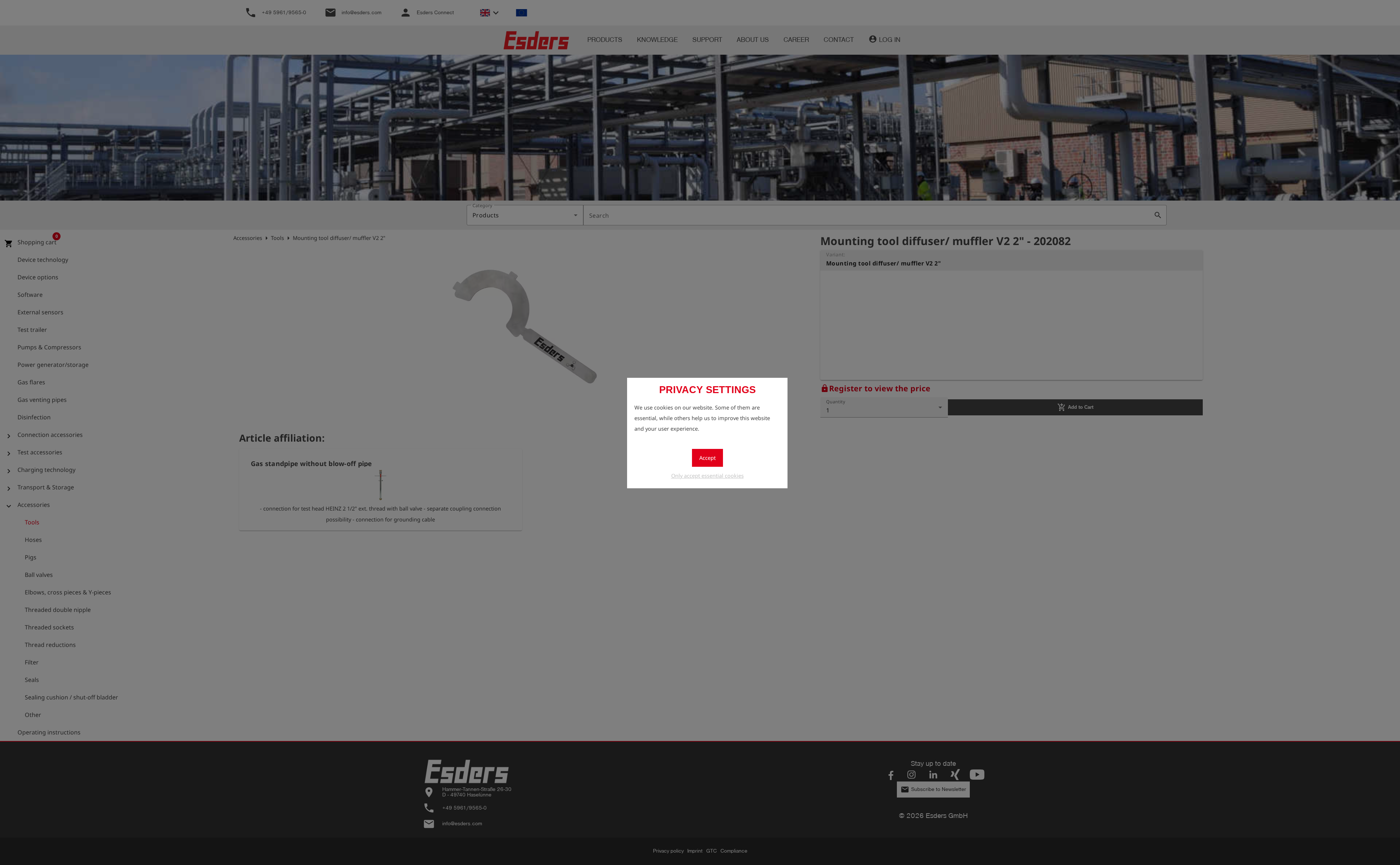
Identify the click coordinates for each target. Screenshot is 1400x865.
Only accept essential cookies (707, 475)
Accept (707, 457)
